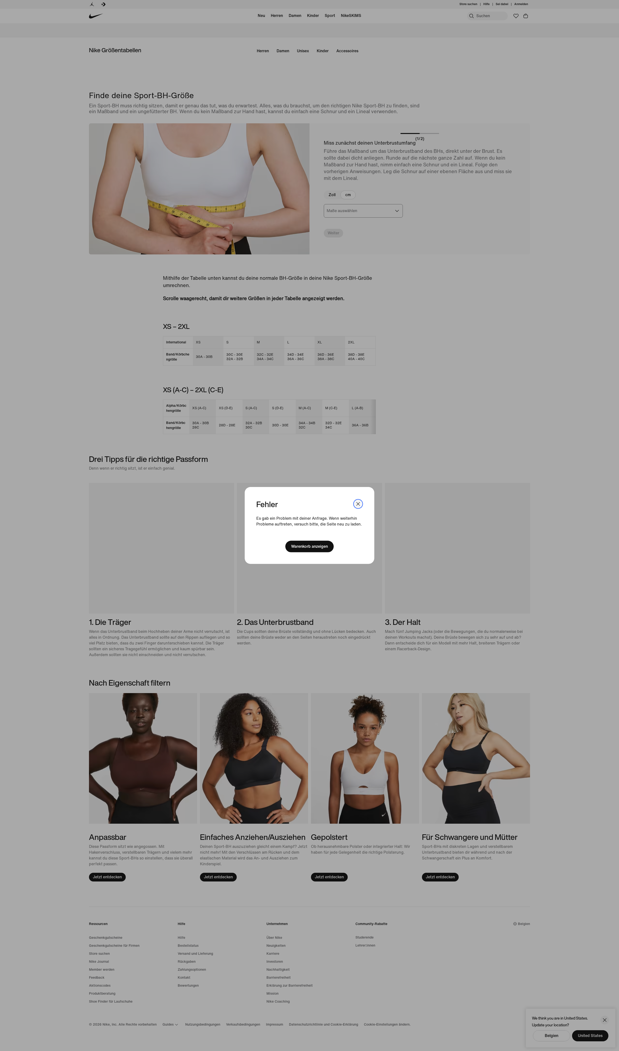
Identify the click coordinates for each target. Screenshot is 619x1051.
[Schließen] (358, 504)
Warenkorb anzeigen (309, 546)
